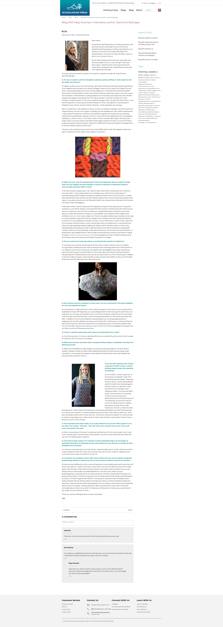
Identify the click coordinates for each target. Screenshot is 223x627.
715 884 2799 (95, 614)
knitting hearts (151, 88)
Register (152, 3)
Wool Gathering (142, 609)
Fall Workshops (142, 606)
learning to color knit (144, 99)
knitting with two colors (145, 97)
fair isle (140, 77)
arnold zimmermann (144, 80)
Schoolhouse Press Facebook (121, 606)
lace (158, 88)
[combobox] (153, 10)
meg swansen (142, 90)
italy (152, 86)
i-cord (146, 77)
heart (145, 92)
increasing (151, 92)
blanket (153, 80)
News (76, 17)
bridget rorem (156, 90)
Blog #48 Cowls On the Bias (148, 59)
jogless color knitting (144, 94)
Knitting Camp (110, 10)
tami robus (141, 107)
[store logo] (75, 8)
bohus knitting (142, 82)
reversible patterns (143, 120)
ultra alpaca (141, 109)
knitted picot (142, 116)
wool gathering (142, 112)
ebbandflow (150, 116)
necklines (157, 116)
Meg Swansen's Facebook (120, 609)
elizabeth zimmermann (145, 84)
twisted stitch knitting (151, 107)
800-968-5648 (106, 609)
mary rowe (141, 114)
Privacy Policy (66, 612)
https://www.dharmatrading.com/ (80, 235)
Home (64, 17)
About (139, 10)
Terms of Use (66, 609)
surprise (157, 105)
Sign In (146, 3)
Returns (64, 606)
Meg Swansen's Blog (143, 612)
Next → (131, 510)
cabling (146, 75)
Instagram (115, 604)
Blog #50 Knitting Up (145, 49)
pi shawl (140, 103)
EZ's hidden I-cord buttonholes (147, 122)
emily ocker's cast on (144, 86)
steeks (153, 71)
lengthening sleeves (144, 101)
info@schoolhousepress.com (100, 605)
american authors (155, 77)
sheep (149, 90)
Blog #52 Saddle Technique (148, 38)
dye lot (153, 75)
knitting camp (155, 94)
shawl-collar (141, 118)
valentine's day (150, 109)
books (140, 75)
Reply (65, 539)
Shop (123, 10)
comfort (140, 92)
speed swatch (149, 105)
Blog (131, 10)
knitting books (142, 88)
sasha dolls (141, 105)
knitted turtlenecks (151, 118)
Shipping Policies (67, 604)
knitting (143, 71)
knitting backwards (151, 114)
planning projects (149, 103)
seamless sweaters (153, 112)
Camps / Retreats (142, 604)
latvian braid (155, 97)
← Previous (66, 510)
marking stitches (155, 101)
